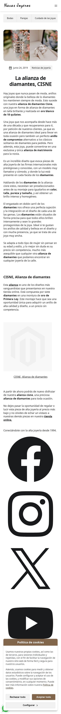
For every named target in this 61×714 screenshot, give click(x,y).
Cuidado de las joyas (45, 18)
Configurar (29, 705)
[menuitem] (10, 18)
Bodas (10, 18)
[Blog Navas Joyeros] (17, 5)
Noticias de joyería (41, 67)
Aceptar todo (43, 697)
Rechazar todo (18, 697)
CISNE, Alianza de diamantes (30, 376)
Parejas (24, 18)
